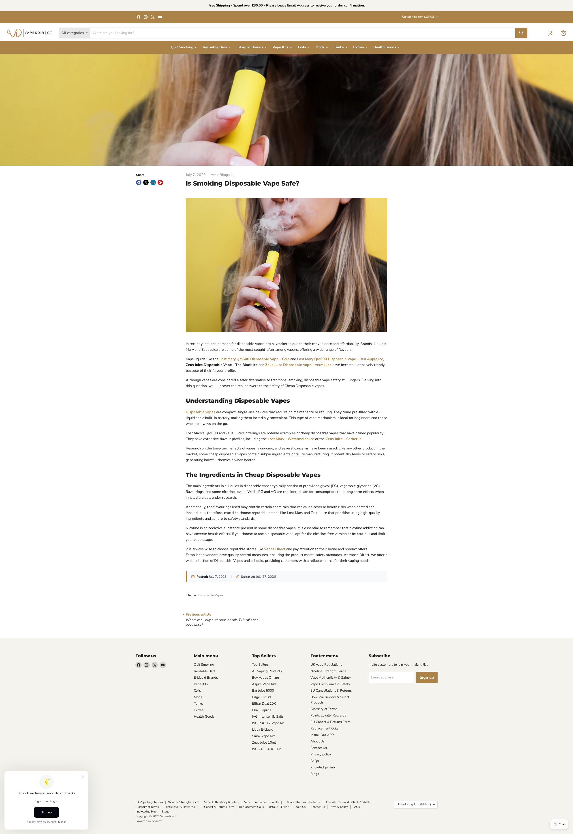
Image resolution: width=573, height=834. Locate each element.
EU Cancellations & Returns (331, 690)
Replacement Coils (324, 728)
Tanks (339, 47)
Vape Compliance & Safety (330, 684)
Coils (302, 47)
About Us (317, 741)
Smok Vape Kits (263, 736)
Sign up (427, 677)
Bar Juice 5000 (263, 690)
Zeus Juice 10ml (264, 742)
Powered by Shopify (148, 821)
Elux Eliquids (261, 710)
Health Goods (385, 47)
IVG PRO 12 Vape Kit (268, 723)
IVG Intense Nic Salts (268, 716)
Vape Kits (281, 47)
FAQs (314, 761)
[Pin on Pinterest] (160, 182)
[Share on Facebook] (138, 182)
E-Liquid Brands (250, 47)
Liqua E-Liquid (262, 729)
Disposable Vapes (210, 595)
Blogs (314, 774)
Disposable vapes (200, 412)
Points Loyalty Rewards (328, 715)
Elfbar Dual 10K (264, 703)
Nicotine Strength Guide (328, 671)
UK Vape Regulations (326, 664)
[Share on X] (146, 182)
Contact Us (318, 748)
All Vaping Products (267, 671)
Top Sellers (260, 664)
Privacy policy (320, 754)
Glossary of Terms (323, 709)
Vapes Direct (274, 549)
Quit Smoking (182, 47)
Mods (320, 47)
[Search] (521, 33)
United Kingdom (418, 17)
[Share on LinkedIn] (153, 182)
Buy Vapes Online (265, 677)
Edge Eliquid (261, 697)
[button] (550, 33)
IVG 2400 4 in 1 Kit (266, 749)
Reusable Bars (215, 47)
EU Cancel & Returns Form (330, 722)
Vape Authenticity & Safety (330, 677)
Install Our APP (322, 735)
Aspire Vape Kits (264, 684)
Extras (359, 47)
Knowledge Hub (322, 767)
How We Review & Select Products (347, 802)
